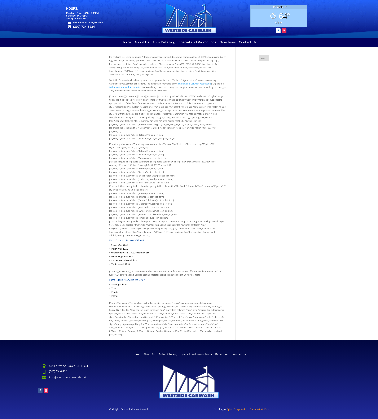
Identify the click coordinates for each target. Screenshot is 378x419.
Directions (227, 42)
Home (126, 42)
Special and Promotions (197, 42)
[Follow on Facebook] (278, 30)
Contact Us (247, 42)
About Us (142, 42)
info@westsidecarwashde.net (67, 377)
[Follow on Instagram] (284, 30)
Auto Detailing (163, 42)
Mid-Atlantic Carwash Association (125, 87)
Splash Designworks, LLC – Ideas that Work (248, 409)
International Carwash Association (194, 83)
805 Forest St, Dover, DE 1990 (88, 22)
